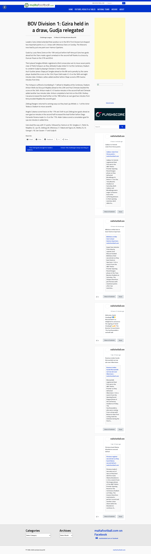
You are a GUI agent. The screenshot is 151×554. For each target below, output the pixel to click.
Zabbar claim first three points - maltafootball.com (112, 154)
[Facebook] (5, 7)
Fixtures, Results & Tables (85, 9)
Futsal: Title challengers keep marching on (75, 149)
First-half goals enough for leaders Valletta (39, 149)
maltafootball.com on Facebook (108, 532)
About (121, 9)
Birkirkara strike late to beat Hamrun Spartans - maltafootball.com (112, 240)
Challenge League (46, 37)
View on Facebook (109, 212)
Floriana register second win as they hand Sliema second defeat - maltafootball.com (112, 460)
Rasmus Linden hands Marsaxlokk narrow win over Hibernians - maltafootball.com (112, 371)
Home (71, 9)
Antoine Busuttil (71, 37)
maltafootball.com (98, 3)
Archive (114, 9)
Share (120, 212)
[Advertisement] (110, 48)
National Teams (103, 9)
